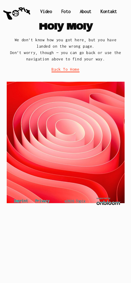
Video (46, 11)
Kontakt (109, 11)
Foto (66, 11)
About (86, 11)
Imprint (21, 201)
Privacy (42, 201)
